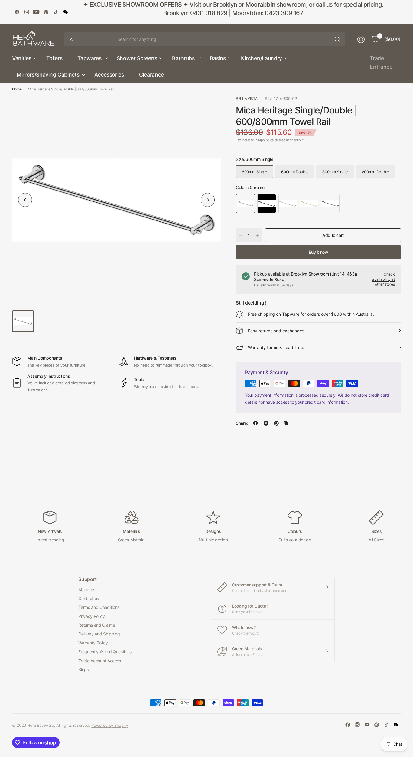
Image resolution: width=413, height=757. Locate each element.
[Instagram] (26, 12)
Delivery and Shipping (99, 633)
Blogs (83, 669)
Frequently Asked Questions (105, 651)
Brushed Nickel (288, 203)
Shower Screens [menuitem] (137, 58)
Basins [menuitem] (218, 58)
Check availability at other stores (383, 279)
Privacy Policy (91, 616)
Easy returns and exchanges (276, 330)
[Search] (337, 39)
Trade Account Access (99, 660)
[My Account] (361, 39)
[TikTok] (55, 12)
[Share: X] (266, 423)
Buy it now (318, 252)
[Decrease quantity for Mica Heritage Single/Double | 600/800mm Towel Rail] (240, 236)
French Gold (309, 203)
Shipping (262, 140)
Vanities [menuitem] (21, 58)
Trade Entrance (381, 62)
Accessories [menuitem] (109, 74)
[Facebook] (17, 12)
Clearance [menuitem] (151, 74)
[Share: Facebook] (255, 423)
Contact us (88, 598)
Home (17, 89)
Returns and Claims (96, 625)
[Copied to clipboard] (286, 423)
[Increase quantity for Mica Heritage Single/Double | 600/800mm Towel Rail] (257, 236)
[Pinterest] (46, 12)
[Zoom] (209, 107)
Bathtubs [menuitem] (183, 58)
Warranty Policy (93, 642)
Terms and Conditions (98, 607)
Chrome (245, 203)
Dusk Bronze (330, 203)
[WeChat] (65, 12)
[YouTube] (36, 12)
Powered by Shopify (109, 725)
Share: (242, 423)
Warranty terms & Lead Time (276, 347)
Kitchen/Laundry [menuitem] (261, 58)
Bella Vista (246, 98)
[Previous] (25, 200)
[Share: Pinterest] (276, 423)
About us (86, 589)
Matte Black (267, 203)
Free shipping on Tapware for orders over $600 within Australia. (311, 314)
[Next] (208, 200)
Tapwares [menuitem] (89, 58)
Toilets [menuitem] (54, 58)
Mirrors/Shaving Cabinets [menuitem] (48, 74)
